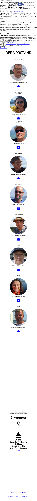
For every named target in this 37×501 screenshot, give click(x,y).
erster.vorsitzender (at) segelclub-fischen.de (18, 44)
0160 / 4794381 (11, 42)
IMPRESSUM (26, 496)
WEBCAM (23, 492)
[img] (18, 5)
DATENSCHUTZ (13, 496)
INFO (18, 450)
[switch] (1, 19)
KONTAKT (12, 492)
